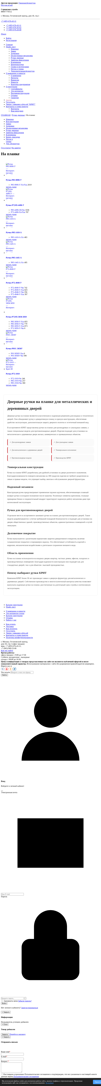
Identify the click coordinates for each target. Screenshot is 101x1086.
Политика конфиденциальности (19, 637)
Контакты (15, 109)
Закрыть (5, 1034)
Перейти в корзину (18, 1034)
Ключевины (16, 62)
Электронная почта (9, 792)
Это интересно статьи (15, 613)
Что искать (5, 672)
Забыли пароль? (25, 1001)
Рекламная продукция (20, 93)
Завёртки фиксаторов (20, 60)
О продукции (11, 87)
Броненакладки (17, 64)
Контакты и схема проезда (17, 107)
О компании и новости (15, 73)
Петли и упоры (17, 69)
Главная (9, 45)
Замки (13, 51)
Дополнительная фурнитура (22, 71)
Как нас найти (7, 650)
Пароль (4, 897)
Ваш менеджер (17, 111)
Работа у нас (11, 620)
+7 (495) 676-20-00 (13, 30)
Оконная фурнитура (27, 3)
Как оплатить (11, 629)
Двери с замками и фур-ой (17, 633)
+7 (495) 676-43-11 (8, 21)
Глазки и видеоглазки (20, 67)
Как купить (11, 624)
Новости (14, 82)
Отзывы (14, 95)
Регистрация (11, 40)
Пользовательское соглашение (26, 1076)
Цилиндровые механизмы (22, 56)
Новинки (15, 49)
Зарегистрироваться (29, 1008)
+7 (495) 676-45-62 (13, 28)
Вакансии (15, 80)
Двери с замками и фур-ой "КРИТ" (20, 104)
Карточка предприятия (20, 84)
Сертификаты (16, 89)
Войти (8, 38)
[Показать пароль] (25, 998)
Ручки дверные (17, 58)
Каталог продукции (14, 605)
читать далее (11, 187)
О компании (16, 76)
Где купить (10, 102)
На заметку (16, 148)
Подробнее (50, 1083)
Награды (14, 78)
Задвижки (15, 53)
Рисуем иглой (7, 5)
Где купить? (6, 148)
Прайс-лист (11, 47)
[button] (3, 34)
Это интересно (17, 91)
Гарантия (15, 98)
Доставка (10, 626)
